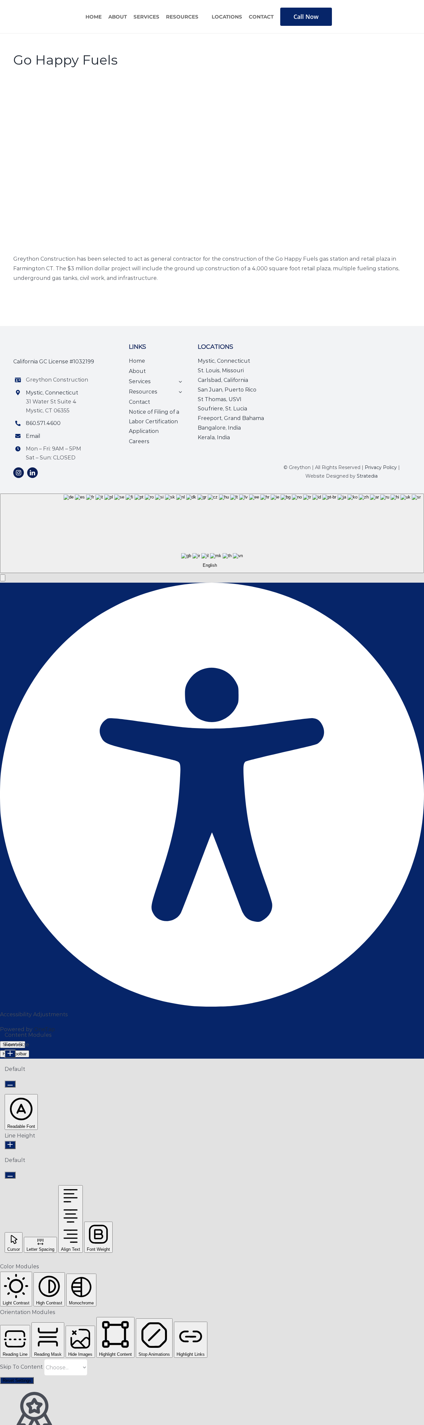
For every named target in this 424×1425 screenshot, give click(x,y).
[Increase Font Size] (10, 1054)
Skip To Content (22, 1367)
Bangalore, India (219, 428)
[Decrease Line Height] (10, 1175)
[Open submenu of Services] (179, 382)
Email (33, 436)
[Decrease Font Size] (10, 1084)
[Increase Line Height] (10, 1145)
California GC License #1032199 (53, 361)
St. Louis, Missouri (221, 370)
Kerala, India (214, 437)
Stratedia (367, 476)
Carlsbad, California (223, 380)
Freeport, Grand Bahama (231, 418)
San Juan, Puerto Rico (227, 390)
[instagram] (18, 472)
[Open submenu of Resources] (179, 392)
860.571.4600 (43, 423)
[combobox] (212, 533)
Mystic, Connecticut (52, 393)
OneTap (44, 1029)
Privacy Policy (381, 467)
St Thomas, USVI (219, 399)
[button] (2, 577)
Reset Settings (17, 1380)
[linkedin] (32, 472)
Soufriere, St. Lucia (222, 408)
